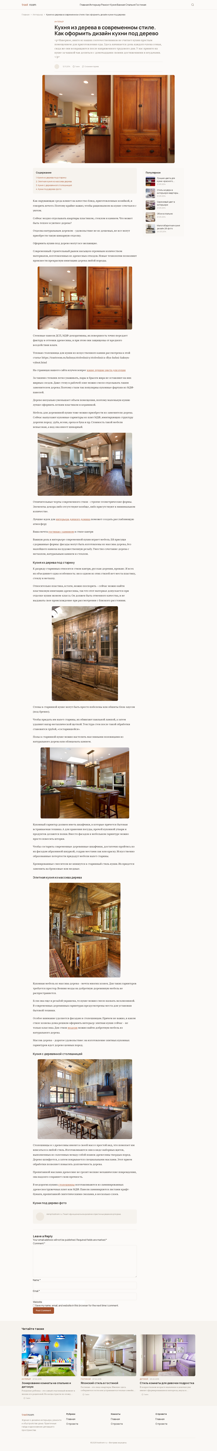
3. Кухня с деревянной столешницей (54, 185)
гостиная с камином (61, 531)
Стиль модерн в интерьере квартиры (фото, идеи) (167, 191)
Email (36, 1291)
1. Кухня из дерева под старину (51, 177)
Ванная (121, 4)
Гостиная (141, 4)
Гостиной (86, 1379)
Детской (144, 1379)
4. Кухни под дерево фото (48, 189)
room (29, 5)
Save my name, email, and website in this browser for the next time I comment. (77, 1305)
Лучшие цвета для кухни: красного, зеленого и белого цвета (166, 180)
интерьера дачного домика (73, 519)
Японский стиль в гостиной (99, 1383)
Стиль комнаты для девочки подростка (167, 1383)
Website (37, 1302)
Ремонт (105, 4)
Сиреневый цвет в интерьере (166, 203)
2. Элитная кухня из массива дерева (54, 181)
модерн (73, 1027)
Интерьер (95, 4)
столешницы (66, 1184)
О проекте (72, 1423)
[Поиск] (192, 4)
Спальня (130, 4)
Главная (84, 4)
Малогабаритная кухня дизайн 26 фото (168, 227)
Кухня (113, 4)
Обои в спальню (165, 213)
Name (37, 1280)
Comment (39, 1243)
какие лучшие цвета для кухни (106, 370)
